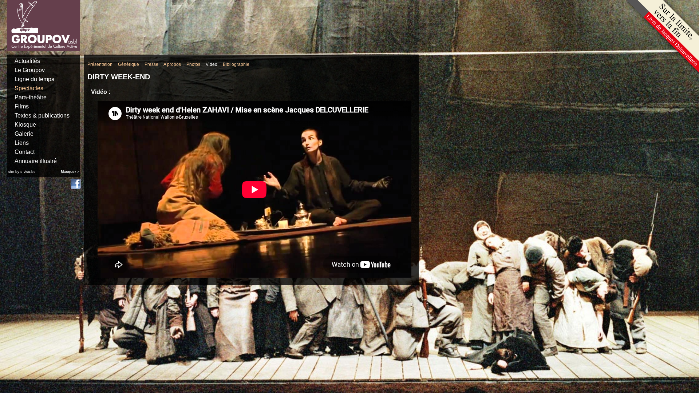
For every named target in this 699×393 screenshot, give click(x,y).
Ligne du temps (34, 79)
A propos (172, 64)
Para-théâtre (31, 97)
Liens (22, 143)
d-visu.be (28, 172)
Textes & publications (42, 115)
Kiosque (25, 125)
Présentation (99, 64)
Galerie (24, 134)
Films (22, 106)
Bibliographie (236, 64)
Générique (128, 64)
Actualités (27, 61)
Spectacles (29, 88)
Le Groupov (30, 70)
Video (211, 64)
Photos (193, 64)
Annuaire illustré (36, 161)
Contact (25, 152)
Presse (151, 64)
